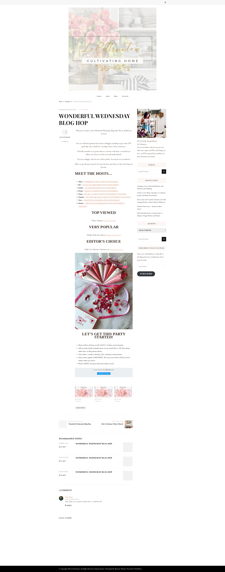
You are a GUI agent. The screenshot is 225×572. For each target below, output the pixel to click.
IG (106, 182)
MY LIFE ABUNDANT (94, 197)
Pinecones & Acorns (116, 250)
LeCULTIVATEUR (92, 188)
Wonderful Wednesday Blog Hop (83, 397)
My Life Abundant (110, 221)
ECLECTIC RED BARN (92, 185)
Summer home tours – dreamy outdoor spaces (149, 208)
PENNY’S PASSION (92, 191)
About (108, 96)
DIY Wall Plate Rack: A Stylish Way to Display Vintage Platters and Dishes (149, 214)
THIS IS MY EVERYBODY (95, 203)
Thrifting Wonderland (113, 235)
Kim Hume (69, 497)
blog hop (84, 109)
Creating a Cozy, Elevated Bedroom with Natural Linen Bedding (150, 187)
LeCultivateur (64, 137)
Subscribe (146, 274)
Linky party (80, 407)
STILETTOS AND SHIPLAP (94, 200)
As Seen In (125, 96)
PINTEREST (113, 182)
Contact (99, 96)
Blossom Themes (120, 569)
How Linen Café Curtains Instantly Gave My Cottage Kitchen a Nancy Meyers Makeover (151, 201)
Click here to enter (104, 373)
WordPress (138, 569)
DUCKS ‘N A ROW (91, 194)
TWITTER (122, 194)
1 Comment (64, 141)
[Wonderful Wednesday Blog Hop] (84, 391)
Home (116, 96)
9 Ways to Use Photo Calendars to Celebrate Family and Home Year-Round (151, 194)
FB (103, 182)
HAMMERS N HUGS (92, 182)
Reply (69, 505)
